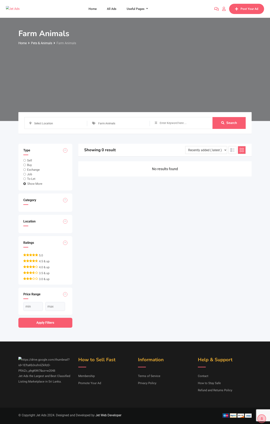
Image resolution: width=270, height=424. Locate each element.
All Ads (111, 9)
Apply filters (45, 323)
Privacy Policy (147, 383)
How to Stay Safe (209, 383)
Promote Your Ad (89, 383)
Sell (29, 160)
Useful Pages (135, 9)
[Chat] (216, 9)
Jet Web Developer (108, 415)
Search (231, 123)
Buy (29, 165)
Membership (86, 376)
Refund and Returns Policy (215, 390)
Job (29, 174)
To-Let (31, 179)
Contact (203, 376)
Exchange (33, 169)
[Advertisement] (135, 75)
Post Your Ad (249, 9)
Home (93, 9)
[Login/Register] (224, 9)
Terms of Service (149, 376)
